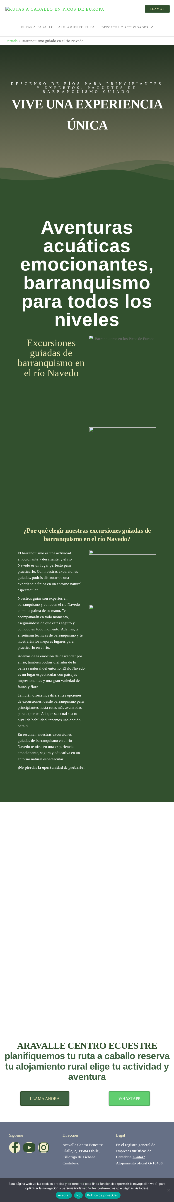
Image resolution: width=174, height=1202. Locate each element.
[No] (168, 1190)
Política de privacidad (102, 1195)
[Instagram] (43, 1147)
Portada (11, 41)
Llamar (157, 9)
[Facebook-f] (14, 1147)
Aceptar (64, 1195)
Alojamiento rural (77, 27)
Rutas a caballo (37, 27)
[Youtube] (29, 1147)
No (78, 1195)
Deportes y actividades (125, 27)
